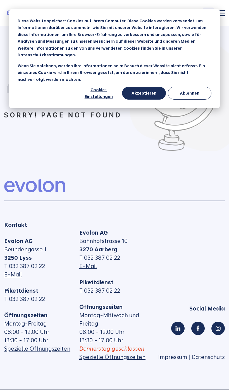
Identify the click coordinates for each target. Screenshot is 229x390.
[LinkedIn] (178, 328)
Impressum (172, 357)
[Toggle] (221, 13)
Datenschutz (208, 357)
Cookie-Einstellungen (99, 93)
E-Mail (13, 274)
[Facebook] (198, 328)
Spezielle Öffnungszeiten (37, 348)
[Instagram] (218, 328)
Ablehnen (189, 93)
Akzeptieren (144, 93)
